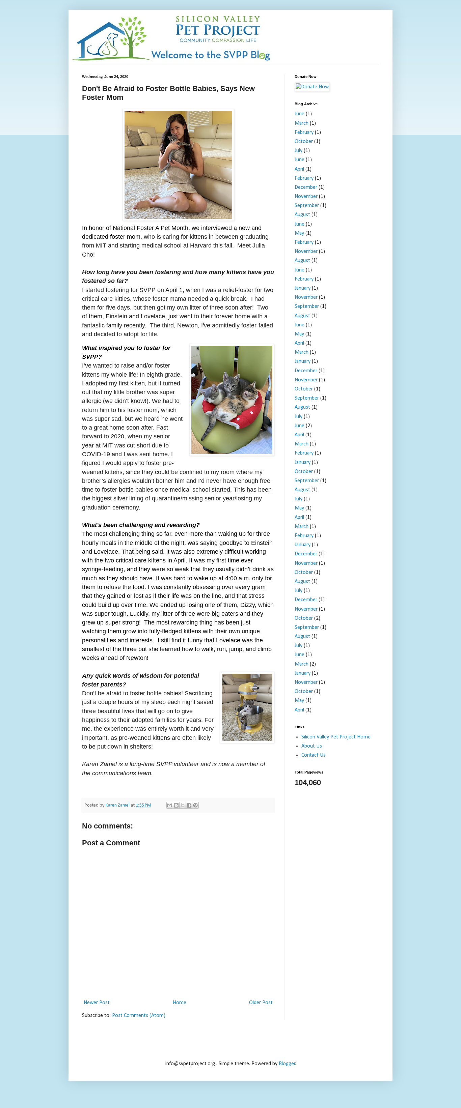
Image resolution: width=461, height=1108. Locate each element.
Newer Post (97, 1002)
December (306, 187)
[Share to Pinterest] (195, 805)
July (298, 150)
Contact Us (313, 755)
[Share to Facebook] (189, 805)
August (302, 214)
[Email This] (169, 805)
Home (179, 1002)
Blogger (287, 1064)
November (306, 196)
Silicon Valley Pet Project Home (336, 737)
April (299, 169)
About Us (311, 746)
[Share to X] (182, 805)
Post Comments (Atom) (138, 1015)
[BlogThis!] (176, 805)
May (299, 233)
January (302, 288)
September (307, 205)
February (304, 132)
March (301, 123)
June (299, 114)
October (304, 141)
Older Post (261, 1002)
